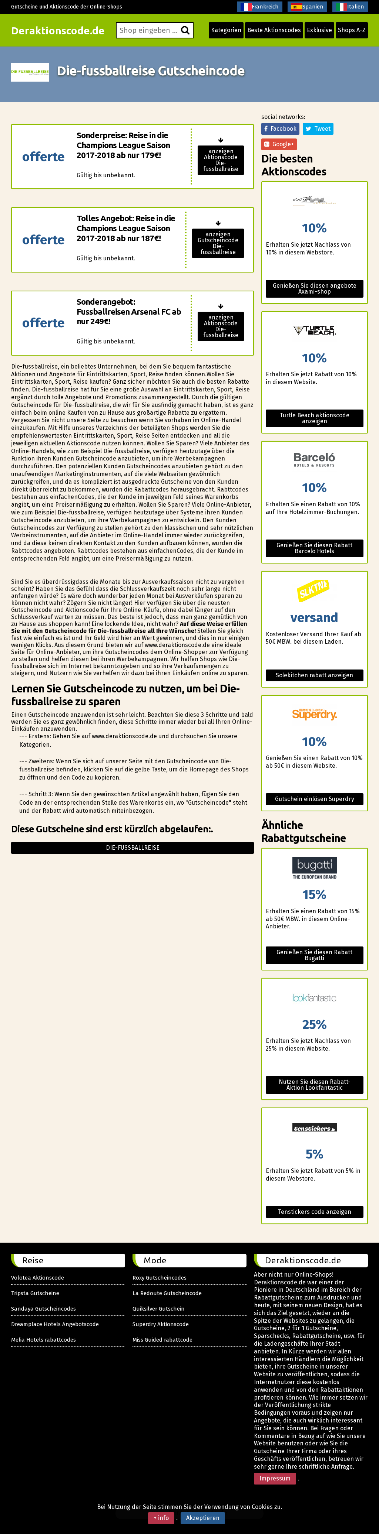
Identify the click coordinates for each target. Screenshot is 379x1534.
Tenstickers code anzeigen (314, 1211)
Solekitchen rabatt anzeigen (314, 675)
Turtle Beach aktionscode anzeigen (314, 418)
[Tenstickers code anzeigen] (314, 1128)
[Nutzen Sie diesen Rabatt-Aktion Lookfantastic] (314, 998)
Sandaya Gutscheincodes (43, 1308)
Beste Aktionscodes (274, 30)
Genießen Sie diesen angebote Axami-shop (314, 288)
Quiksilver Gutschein (159, 1308)
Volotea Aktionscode (37, 1277)
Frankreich (265, 6)
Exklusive (319, 30)
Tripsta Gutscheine (35, 1293)
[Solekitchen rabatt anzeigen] (314, 591)
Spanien (312, 6)
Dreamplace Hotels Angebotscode (55, 1324)
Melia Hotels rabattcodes (43, 1339)
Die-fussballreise (133, 847)
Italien (355, 6)
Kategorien (226, 30)
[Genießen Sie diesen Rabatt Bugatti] (314, 868)
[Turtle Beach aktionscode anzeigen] (314, 332)
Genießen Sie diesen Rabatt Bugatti (314, 955)
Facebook (282, 128)
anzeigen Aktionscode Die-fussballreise (220, 160)
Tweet (321, 128)
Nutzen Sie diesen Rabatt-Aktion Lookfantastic (315, 1084)
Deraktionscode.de (58, 30)
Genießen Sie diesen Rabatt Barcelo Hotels (314, 548)
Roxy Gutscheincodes (160, 1277)
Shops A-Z (352, 30)
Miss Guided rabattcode (162, 1339)
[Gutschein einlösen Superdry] (314, 715)
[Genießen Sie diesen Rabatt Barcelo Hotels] (314, 461)
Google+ (281, 144)
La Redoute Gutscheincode (167, 1293)
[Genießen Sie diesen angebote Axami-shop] (314, 202)
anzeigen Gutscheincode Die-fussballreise (218, 243)
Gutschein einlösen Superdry (314, 798)
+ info (161, 1517)
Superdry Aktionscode (161, 1324)
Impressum (275, 1478)
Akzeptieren (202, 1517)
